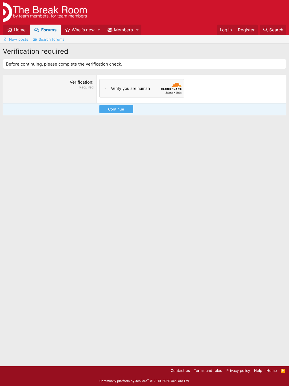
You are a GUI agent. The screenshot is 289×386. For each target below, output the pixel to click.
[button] (99, 30)
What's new (83, 29)
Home (20, 29)
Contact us (180, 370)
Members (123, 29)
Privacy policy (238, 370)
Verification (81, 82)
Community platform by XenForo (144, 381)
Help (258, 370)
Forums (48, 29)
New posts (18, 39)
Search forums (51, 39)
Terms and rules (208, 370)
